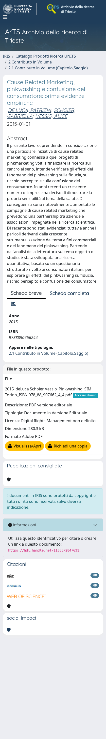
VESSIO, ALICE (51, 116)
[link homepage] (19, 9)
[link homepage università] (71, 9)
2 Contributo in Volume (30, 62)
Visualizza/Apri (26, 446)
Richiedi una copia (70, 446)
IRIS (6, 56)
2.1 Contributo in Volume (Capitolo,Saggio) (48, 68)
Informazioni (24, 524)
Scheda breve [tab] (26, 293)
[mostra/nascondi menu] (5, 17)
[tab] (13, 304)
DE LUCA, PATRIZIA (29, 110)
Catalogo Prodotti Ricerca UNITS (46, 56)
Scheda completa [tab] (69, 293)
